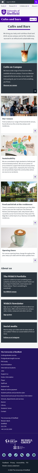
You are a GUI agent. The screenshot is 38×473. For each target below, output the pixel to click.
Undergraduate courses (8, 355)
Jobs (2, 371)
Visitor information (7, 377)
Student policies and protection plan (13, 393)
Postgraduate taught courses (10, 358)
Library (3, 405)
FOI (27, 463)
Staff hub (4, 383)
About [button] (34, 6)
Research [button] (12, 6)
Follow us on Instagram (11, 337)
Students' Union (6, 408)
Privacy (12, 463)
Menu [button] (32, 19)
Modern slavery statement (10, 466)
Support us (4, 374)
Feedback (5, 463)
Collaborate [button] (23, 6)
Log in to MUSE (11, 2)
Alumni (3, 402)
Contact (3, 411)
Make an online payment (9, 390)
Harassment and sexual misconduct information (16, 396)
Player (3, 380)
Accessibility (20, 463)
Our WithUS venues (10, 292)
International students (8, 368)
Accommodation (6, 365)
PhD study (4, 361)
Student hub (5, 386)
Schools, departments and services (12, 399)
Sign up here (8, 315)
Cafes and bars (11, 19)
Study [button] (3, 6)
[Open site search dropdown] (36, 2)
